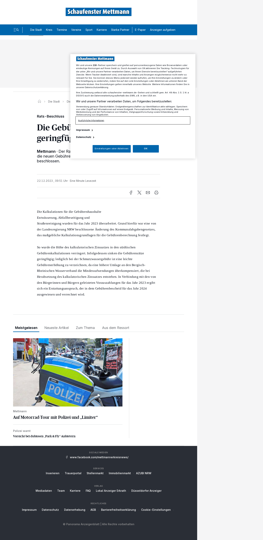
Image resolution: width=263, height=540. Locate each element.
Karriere (102, 29)
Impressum (29, 509)
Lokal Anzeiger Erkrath (111, 490)
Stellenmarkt (95, 473)
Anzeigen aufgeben (162, 29)
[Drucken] (156, 192)
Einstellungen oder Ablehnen (111, 148)
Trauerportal (73, 473)
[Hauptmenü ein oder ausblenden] (16, 30)
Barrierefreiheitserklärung (118, 509)
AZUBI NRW (143, 473)
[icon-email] (148, 192)
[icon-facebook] (131, 192)
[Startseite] (39, 101)
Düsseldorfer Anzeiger (146, 490)
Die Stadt (36, 29)
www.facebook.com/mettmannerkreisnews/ (99, 457)
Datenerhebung (74, 509)
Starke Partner (120, 29)
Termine (62, 29)
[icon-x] (139, 192)
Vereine (76, 29)
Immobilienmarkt (120, 473)
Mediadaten (44, 490)
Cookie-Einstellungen (156, 509)
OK (145, 148)
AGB (93, 509)
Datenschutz (50, 509)
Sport (88, 29)
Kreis (49, 29)
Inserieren (52, 473)
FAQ (88, 490)
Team (61, 490)
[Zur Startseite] (99, 12)
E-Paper (140, 29)
